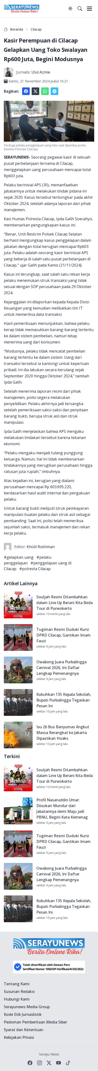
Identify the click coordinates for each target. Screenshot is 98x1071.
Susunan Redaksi (19, 991)
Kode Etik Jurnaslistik (23, 1014)
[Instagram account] (39, 1062)
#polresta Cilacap (35, 568)
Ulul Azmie (40, 72)
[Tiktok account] (68, 1062)
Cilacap (36, 29)
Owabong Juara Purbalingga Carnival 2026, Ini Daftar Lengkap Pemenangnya (61, 667)
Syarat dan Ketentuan (23, 1029)
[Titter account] (49, 1062)
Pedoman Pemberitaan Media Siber (35, 1022)
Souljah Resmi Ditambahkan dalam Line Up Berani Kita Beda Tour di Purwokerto (64, 602)
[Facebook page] (30, 1062)
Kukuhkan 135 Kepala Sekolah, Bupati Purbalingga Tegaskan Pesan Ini (63, 700)
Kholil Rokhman (41, 546)
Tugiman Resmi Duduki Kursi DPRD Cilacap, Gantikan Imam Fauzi (63, 635)
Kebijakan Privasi (19, 1037)
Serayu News (49, 1054)
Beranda (16, 29)
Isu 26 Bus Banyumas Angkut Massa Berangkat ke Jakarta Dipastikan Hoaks (62, 732)
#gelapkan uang (19, 557)
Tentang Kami (16, 983)
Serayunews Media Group (27, 1006)
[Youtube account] (58, 1062)
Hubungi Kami (16, 999)
